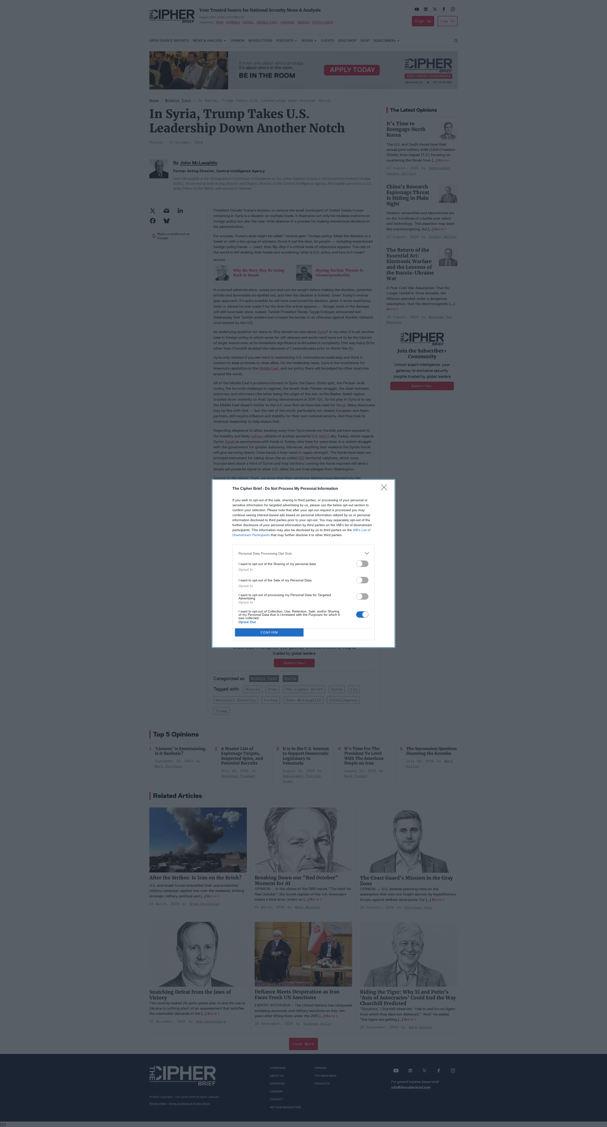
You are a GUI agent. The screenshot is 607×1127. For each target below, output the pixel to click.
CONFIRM (269, 632)
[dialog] (303, 563)
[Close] (385, 488)
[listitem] (303, 553)
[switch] (362, 564)
